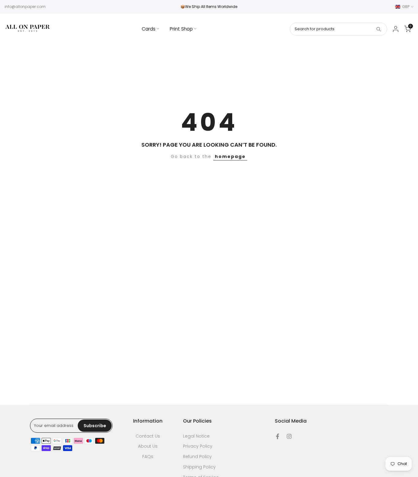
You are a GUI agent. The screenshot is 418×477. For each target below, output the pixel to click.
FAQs (147, 457)
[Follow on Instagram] (289, 436)
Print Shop (181, 29)
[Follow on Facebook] (277, 436)
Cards (148, 29)
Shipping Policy (199, 467)
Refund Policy (197, 457)
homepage (230, 156)
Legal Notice (196, 436)
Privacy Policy (197, 446)
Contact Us (148, 436)
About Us (148, 446)
